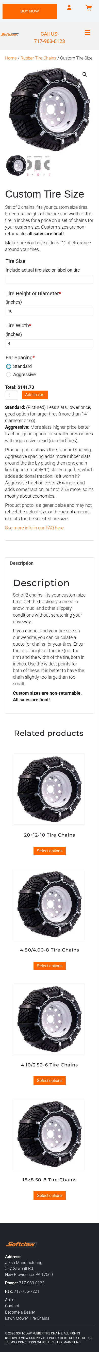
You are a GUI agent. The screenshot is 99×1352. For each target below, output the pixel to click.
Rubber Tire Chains (38, 58)
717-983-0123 (31, 1283)
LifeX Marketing (67, 1342)
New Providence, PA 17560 (29, 1274)
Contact (12, 1305)
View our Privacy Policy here (44, 1338)
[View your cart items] (89, 8)
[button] (84, 74)
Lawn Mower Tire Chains (27, 1318)
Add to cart (34, 395)
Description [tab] (22, 563)
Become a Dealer (20, 1312)
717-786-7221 (26, 1291)
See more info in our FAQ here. (34, 527)
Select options (49, 851)
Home (11, 58)
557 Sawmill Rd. (19, 1268)
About (10, 1299)
